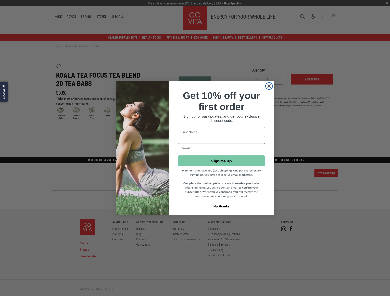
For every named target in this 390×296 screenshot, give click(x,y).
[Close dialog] (269, 86)
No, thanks (221, 206)
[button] (4, 92)
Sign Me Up (221, 161)
